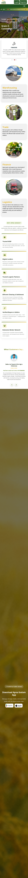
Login (16, 2)
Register (23, 2)
